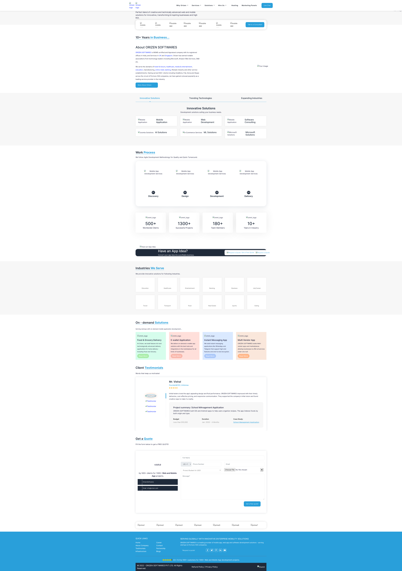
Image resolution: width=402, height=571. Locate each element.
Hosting (234, 5)
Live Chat (267, 5)
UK (160, 56)
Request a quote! (188, 550)
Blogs (158, 551)
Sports (234, 306)
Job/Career (257, 288)
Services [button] (196, 5)
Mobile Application (161, 120)
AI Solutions (161, 132)
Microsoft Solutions (250, 133)
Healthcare (167, 288)
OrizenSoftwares (148, 482)
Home (138, 542)
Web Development (207, 120)
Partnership (160, 548)
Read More (143, 356)
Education (145, 288)
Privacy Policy (211, 567)
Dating (256, 306)
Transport (167, 306)
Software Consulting (250, 120)
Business (234, 288)
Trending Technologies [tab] (200, 98)
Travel (145, 306)
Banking (212, 288)
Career (159, 542)
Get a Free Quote (248, 252)
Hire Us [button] (221, 5)
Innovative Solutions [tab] (150, 98)
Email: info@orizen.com (150, 488)
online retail (159, 70)
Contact (159, 545)
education (139, 70)
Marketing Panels (249, 5)
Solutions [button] (209, 5)
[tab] (151, 395)
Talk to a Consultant (255, 25)
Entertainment (190, 288)
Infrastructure (141, 551)
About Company (142, 545)
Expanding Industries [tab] (251, 98)
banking (168, 70)
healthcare (170, 67)
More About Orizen (145, 85)
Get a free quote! (252, 504)
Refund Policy (198, 567)
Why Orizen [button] (181, 5)
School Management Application (246, 422)
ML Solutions (210, 132)
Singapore (168, 56)
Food (189, 306)
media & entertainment (183, 67)
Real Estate (212, 306)
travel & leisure (160, 67)
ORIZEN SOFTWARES (143, 52)
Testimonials (140, 548)
